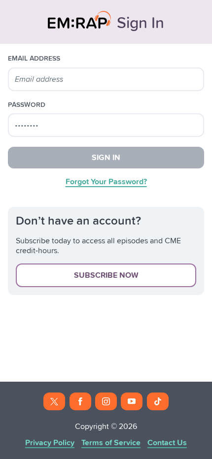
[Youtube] (131, 401)
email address (34, 58)
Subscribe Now (106, 275)
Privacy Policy (49, 443)
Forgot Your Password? (106, 182)
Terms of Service (111, 443)
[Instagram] (106, 401)
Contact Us (167, 443)
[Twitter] (54, 401)
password (26, 104)
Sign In (106, 158)
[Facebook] (80, 401)
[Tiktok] (158, 401)
